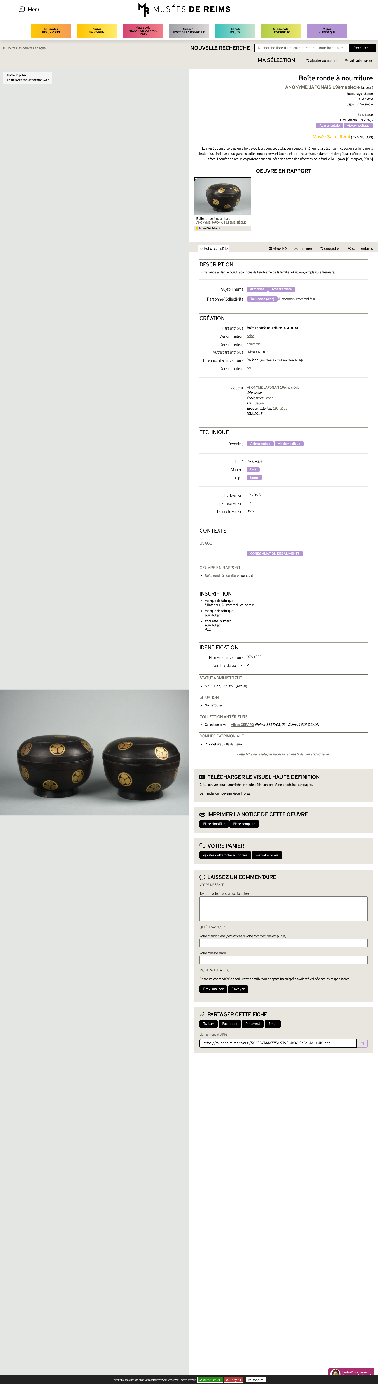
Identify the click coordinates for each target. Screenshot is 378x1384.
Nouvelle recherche (220, 48)
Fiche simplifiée (214, 824)
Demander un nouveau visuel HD (223, 794)
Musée (97, 31)
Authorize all (211, 1380)
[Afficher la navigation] (22, 10)
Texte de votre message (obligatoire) (224, 894)
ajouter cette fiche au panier (225, 855)
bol (249, 368)
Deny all (235, 1380)
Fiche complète (244, 824)
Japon (268, 398)
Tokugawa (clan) (262, 299)
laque (254, 477)
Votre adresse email (213, 953)
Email (272, 1024)
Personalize (256, 1380)
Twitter (208, 1024)
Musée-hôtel (281, 31)
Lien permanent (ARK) (213, 1035)
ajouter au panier (323, 61)
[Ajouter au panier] (248, 180)
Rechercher (363, 48)
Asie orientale (329, 126)
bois (253, 469)
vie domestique (358, 126)
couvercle (254, 344)
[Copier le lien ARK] (362, 1043)
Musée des (51, 31)
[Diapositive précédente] (197, 204)
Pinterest (252, 1024)
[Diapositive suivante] (369, 204)
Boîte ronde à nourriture (213, 219)
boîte (250, 336)
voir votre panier (361, 61)
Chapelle (235, 31)
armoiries (257, 289)
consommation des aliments (274, 554)
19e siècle (280, 409)
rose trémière (282, 289)
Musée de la (143, 31)
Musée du (189, 31)
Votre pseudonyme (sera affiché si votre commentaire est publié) (243, 936)
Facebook (229, 1024)
